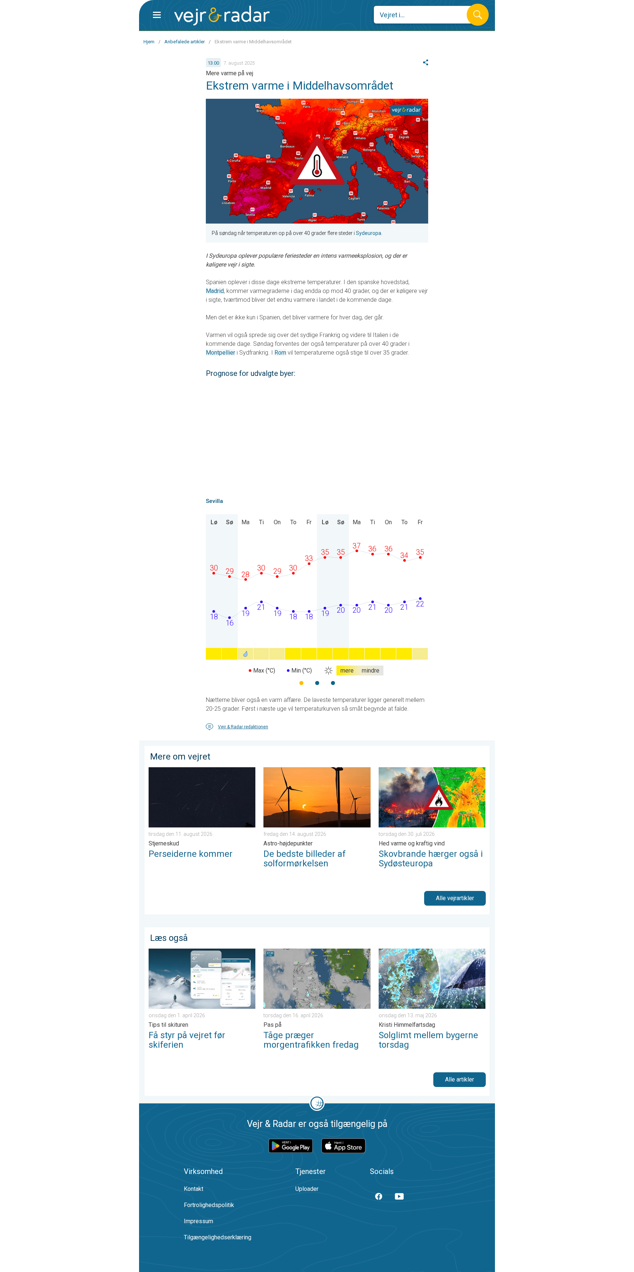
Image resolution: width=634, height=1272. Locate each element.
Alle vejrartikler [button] (455, 898)
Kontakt (193, 1188)
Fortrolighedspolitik (209, 1205)
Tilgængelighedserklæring (217, 1237)
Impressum (198, 1221)
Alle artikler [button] (459, 1079)
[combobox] (426, 14)
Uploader (306, 1188)
